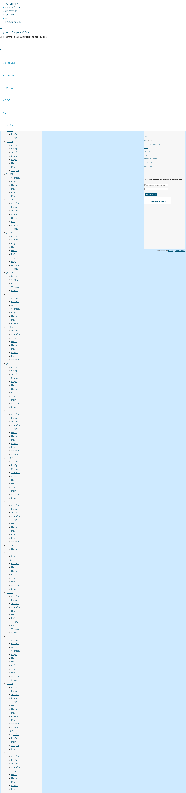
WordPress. (180, 250)
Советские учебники (150, 159)
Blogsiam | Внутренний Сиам (15, 32)
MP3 (145, 137)
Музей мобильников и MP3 (153, 144)
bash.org (147, 155)
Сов (145, 140)
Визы (146, 148)
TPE (145, 133)
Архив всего (148, 166)
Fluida (170, 250)
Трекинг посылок (149, 162)
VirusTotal (147, 151)
